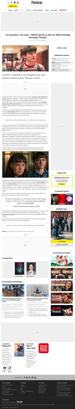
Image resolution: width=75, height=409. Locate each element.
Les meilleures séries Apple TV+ (64, 392)
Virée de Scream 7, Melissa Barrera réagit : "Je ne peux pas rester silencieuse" (25, 120)
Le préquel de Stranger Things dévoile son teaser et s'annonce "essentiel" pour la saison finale (38, 310)
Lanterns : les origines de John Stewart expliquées (61, 63)
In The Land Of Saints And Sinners (10, 389)
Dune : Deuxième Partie (7, 385)
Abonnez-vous (13, 6)
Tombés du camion (6, 388)
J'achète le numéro (62, 244)
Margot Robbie (42, 391)
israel (25, 231)
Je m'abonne (62, 241)
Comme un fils (5, 392)
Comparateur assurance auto (8, 404)
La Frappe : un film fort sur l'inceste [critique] (60, 66)
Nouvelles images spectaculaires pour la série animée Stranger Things (12, 300)
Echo (21, 389)
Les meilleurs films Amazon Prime (64, 395)
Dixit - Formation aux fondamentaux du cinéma (45, 404)
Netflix (7, 231)
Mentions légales (5, 407)
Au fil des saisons (6, 391)
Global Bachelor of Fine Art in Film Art (21, 404)
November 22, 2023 (33, 206)
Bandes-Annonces (38, 10)
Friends (22, 385)
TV (22, 10)
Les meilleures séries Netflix (63, 388)
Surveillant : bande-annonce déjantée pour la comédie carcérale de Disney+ (60, 70)
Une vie (3, 386)
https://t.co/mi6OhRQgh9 (25, 203)
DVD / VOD (28, 10)
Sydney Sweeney (42, 389)
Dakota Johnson (42, 388)
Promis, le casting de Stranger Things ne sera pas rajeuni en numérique (25, 225)
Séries (16, 10)
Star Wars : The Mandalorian (26, 391)
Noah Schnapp (30, 276)
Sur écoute (22, 392)
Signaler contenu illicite (14, 407)
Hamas (21, 231)
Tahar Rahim (41, 392)
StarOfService (32, 404)
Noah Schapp (13, 231)
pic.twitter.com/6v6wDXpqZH (35, 201)
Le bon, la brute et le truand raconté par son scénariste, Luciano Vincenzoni (60, 59)
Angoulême (54, 10)
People (47, 10)
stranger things (30, 231)
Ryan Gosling (41, 386)
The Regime (23, 386)
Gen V (21, 388)
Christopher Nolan (43, 385)
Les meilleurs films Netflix (63, 394)
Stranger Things (18, 276)
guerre (17, 231)
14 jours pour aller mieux (7, 394)
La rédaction (43, 40)
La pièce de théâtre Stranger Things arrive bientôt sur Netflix (37, 299)
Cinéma (10, 10)
